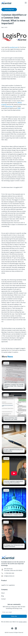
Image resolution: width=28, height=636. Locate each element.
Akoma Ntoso (9, 106)
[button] (25, 3)
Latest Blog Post (9, 9)
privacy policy (23, 622)
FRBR (19, 108)
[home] (6, 3)
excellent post (14, 47)
